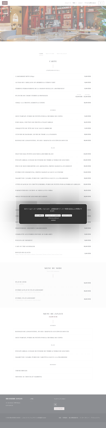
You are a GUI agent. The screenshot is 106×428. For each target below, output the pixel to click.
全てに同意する (39, 215)
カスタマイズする (67, 215)
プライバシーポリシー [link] (53, 218)
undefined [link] (53, 220)
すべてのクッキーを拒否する (53, 215)
